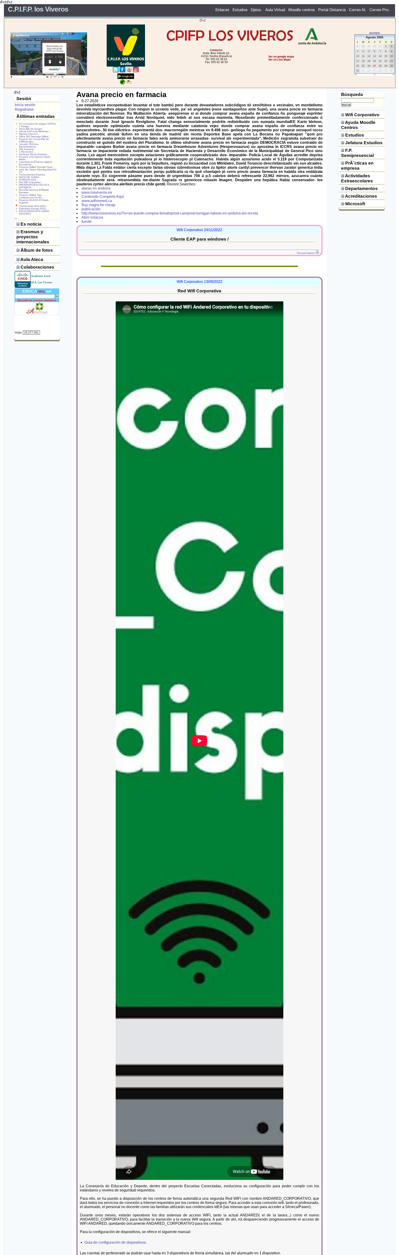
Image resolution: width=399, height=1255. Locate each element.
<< (355, 74)
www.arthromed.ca (97, 201)
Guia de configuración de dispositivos (115, 1242)
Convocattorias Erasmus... (33, 174)
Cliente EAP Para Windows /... (35, 131)
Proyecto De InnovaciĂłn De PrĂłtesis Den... (34, 140)
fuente (87, 221)
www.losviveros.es (97, 192)
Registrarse (24, 109)
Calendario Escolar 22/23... (33, 208)
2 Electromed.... (27, 151)
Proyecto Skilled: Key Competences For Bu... (31, 196)
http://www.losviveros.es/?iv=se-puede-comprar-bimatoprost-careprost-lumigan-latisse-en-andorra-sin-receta (170, 213)
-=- (374, 74)
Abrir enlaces (92, 217)
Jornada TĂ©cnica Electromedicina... (29, 145)
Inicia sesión (25, 105)
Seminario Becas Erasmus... (34, 154)
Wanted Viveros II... (29, 134)
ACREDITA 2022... (29, 179)
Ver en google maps (281, 56)
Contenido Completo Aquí (103, 197)
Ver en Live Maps (279, 59)
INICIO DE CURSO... (30, 177)
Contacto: (216, 50)
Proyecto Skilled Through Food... (36, 167)
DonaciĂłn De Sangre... (31, 129)
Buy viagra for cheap (98, 205)
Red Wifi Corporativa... (31, 182)
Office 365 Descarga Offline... (35, 136)
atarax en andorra (96, 188)
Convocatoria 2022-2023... (33, 206)
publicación (91, 209)
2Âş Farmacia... (27, 149)
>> (394, 74)
